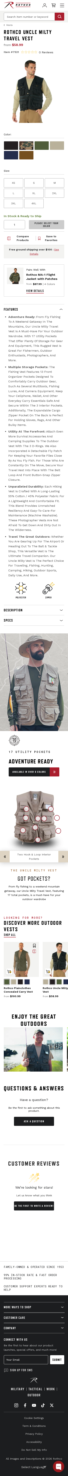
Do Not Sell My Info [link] (34, 1449)
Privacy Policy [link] (34, 1433)
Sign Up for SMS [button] (21, 1370)
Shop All (10, 934)
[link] (44, 5)
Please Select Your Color (47, 224)
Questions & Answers (34, 1088)
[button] (34, 309)
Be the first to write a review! (34, 1205)
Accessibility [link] (34, 1441)
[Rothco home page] (17, 5)
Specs (8, 620)
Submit (57, 1359)
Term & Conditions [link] (34, 1425)
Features (11, 309)
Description (13, 610)
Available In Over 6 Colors (29, 771)
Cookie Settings (34, 1417)
